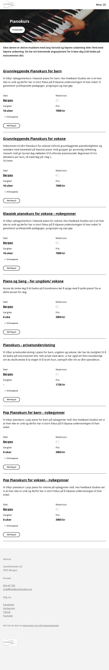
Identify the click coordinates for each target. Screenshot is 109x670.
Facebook (8, 604)
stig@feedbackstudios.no (17, 589)
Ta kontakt (17, 29)
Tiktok (7, 612)
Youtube (8, 615)
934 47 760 (9, 585)
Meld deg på (11, 125)
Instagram (9, 608)
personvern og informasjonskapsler (41, 625)
